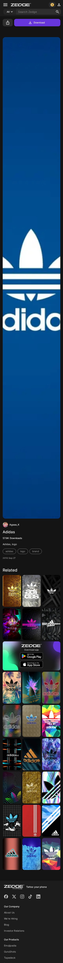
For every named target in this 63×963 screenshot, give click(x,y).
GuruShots (10, 951)
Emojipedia (10, 945)
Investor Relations (14, 930)
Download (39, 22)
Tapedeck (9, 957)
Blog (6, 924)
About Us (9, 912)
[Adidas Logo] (31, 754)
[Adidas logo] (51, 591)
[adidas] (51, 624)
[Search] (57, 11)
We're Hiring (11, 918)
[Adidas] (12, 591)
